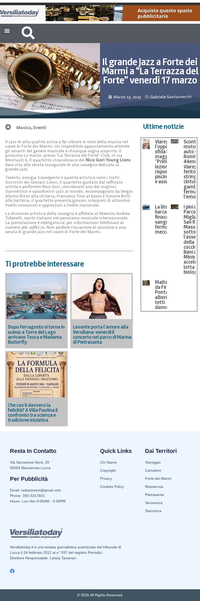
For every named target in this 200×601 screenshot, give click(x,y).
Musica (23, 127)
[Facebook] (12, 571)
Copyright (108, 470)
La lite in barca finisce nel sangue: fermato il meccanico (166, 219)
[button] (7, 30)
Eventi (39, 127)
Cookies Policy (112, 486)
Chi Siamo (108, 462)
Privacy (106, 478)
